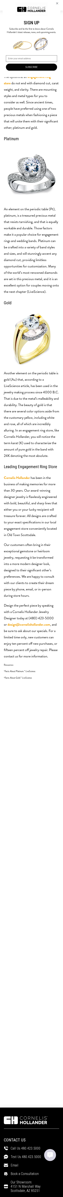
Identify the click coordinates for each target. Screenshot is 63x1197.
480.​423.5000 (31, 1157)
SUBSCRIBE (31, 67)
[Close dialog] (57, 3)
